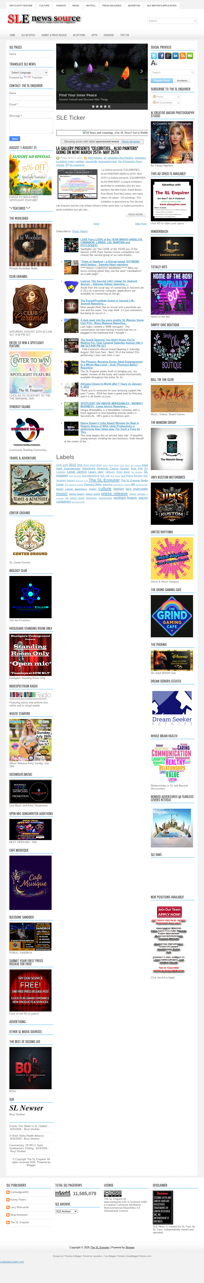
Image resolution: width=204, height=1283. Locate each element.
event (71, 161)
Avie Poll (136, 468)
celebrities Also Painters (120, 158)
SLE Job (104, 475)
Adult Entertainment (68, 468)
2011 (79, 465)
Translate (37, 77)
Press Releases (111, 5)
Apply (94, 35)
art (105, 158)
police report (93, 494)
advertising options (121, 485)
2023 (127, 465)
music (62, 493)
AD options (136, 465)
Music (76, 5)
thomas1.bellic (78, 502)
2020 (122, 465)
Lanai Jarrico (76, 471)
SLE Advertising (90, 475)
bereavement (142, 485)
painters (80, 161)
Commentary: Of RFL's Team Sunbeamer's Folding (26, 1147)
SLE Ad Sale (75, 476)
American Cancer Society (113, 468)
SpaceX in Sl (82, 481)
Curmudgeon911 (19, 1192)
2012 (86, 465)
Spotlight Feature (20, 5)
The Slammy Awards (74, 485)
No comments (77, 165)
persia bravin (76, 494)
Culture (44, 5)
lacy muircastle (137, 489)
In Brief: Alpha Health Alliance (26, 1135)
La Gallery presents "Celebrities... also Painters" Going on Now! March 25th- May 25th (97, 150)
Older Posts (141, 223)
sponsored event (107, 161)
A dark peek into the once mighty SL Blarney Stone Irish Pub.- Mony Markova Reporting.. (112, 322)
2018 (110, 465)
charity (93, 489)
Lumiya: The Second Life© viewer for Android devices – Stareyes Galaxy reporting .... (108, 283)
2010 (72, 465)
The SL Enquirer (104, 480)
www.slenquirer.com (115, 1201)
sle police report (75, 498)
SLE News (115, 476)
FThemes (68, 1256)
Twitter (124, 35)
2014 (99, 465)
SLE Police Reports (131, 475)
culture (104, 488)
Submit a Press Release (54, 35)
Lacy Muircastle (19, 1207)
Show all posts (131, 141)
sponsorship (105, 498)
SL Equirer (136, 472)
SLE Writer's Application (162, 5)
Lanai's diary (96, 471)
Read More (135, 214)
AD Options (79, 35)
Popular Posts (162, 80)
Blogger (31, 1165)
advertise (108, 484)
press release (114, 493)
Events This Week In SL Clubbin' (28, 1126)
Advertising (88, 468)
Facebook (109, 35)
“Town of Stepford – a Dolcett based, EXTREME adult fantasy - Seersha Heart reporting (109, 263)
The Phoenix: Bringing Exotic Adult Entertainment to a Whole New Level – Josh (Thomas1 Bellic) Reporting (111, 364)
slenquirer (91, 498)
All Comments (164, 102)
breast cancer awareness (71, 489)
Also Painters (95, 158)
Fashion (61, 5)
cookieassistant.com (12, 1261)
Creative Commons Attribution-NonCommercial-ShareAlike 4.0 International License (122, 1207)
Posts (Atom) (80, 231)
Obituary (110, 472)
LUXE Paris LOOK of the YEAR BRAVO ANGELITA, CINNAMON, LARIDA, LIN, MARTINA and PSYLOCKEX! (111, 242)
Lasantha (97, 1256)
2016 (105, 465)
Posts (159, 96)
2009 (65, 465)
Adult (145, 465)
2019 (116, 465)
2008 (59, 465)
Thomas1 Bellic (93, 484)
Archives (182, 80)
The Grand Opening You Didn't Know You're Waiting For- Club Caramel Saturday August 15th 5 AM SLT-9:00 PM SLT (111, 342)
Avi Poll (91, 5)
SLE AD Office (28, 35)
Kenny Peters (18, 1199)
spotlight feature (125, 497)
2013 (92, 465)
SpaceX (71, 480)
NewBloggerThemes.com (139, 1256)
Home (12, 35)
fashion (119, 489)
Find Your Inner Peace (78, 95)
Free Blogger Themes (114, 1256)
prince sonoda (137, 494)
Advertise (134, 5)
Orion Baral (123, 472)
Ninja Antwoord (18, 1214)
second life (91, 161)
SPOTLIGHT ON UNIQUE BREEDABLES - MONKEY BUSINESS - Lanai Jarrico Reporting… (111, 405)
